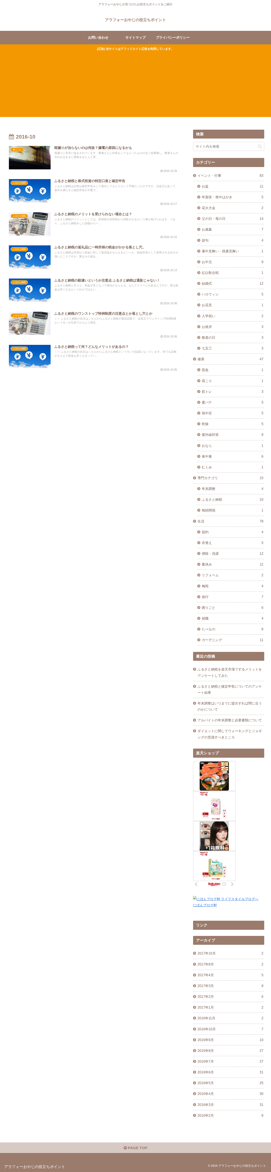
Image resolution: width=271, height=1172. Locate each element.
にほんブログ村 (205, 905)
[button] (260, 146)
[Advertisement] (135, 83)
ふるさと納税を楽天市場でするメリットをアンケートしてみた (230, 672)
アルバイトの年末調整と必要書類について (230, 720)
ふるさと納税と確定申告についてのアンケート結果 (230, 689)
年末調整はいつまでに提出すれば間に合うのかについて (230, 706)
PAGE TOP (137, 1148)
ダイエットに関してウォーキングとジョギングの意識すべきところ (230, 734)
